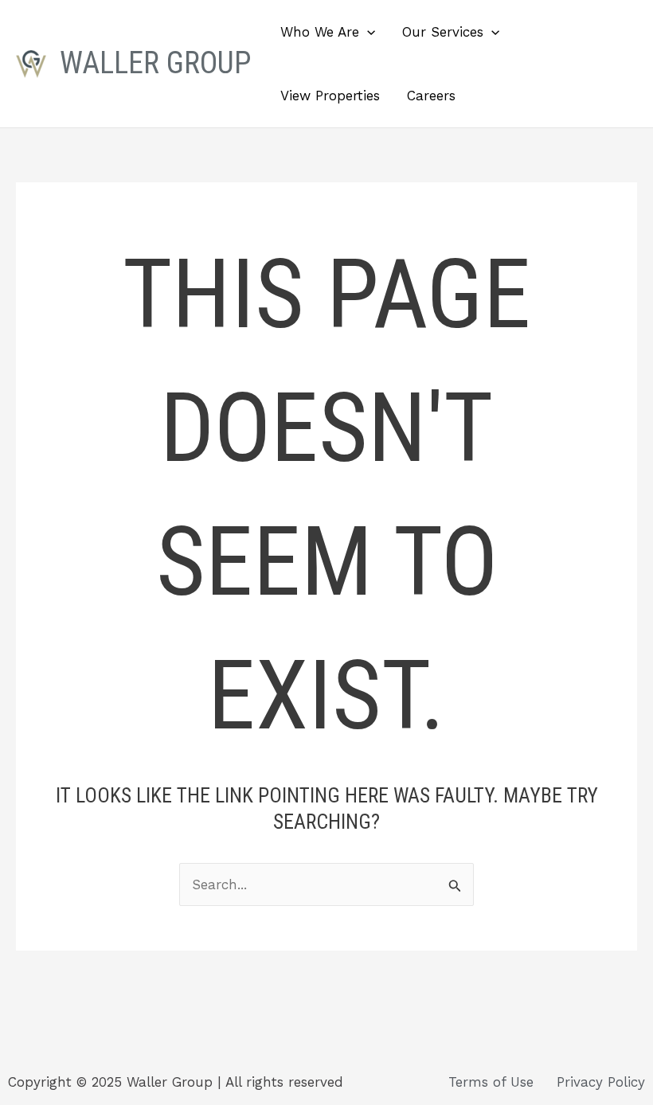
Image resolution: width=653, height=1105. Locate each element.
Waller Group (155, 62)
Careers (431, 95)
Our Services (442, 32)
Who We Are (319, 32)
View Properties (330, 95)
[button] (367, 32)
